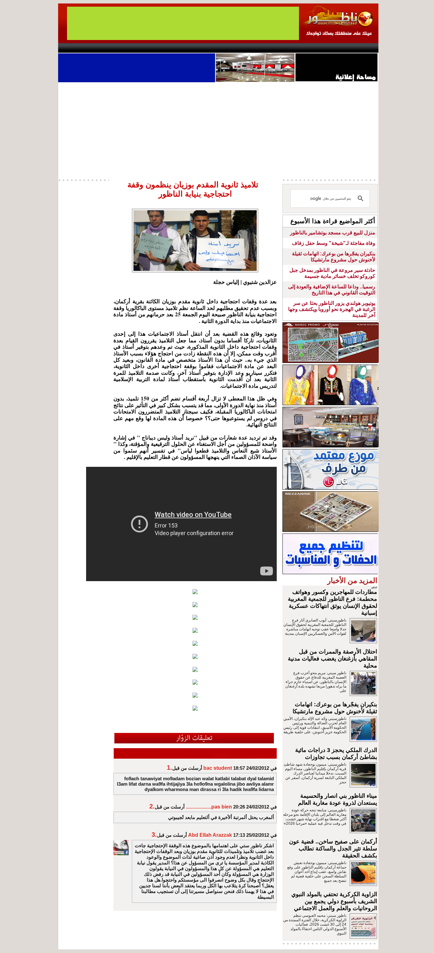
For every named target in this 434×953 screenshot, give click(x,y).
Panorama (147, 48)
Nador (337, 48)
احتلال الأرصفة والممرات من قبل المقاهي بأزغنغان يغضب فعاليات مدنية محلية (332, 658)
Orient (255, 48)
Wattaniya (230, 48)
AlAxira (101, 48)
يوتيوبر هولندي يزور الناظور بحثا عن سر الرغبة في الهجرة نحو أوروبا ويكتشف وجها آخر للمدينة (331, 309)
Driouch (311, 48)
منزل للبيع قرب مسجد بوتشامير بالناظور (332, 232)
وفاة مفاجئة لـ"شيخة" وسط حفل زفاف (333, 243)
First (364, 48)
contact (76, 48)
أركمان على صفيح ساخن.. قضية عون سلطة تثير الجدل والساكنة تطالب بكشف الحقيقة (333, 848)
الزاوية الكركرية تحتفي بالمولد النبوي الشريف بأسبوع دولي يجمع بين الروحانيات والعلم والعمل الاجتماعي (334, 901)
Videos (179, 48)
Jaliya (206, 48)
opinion (122, 48)
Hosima (282, 48)
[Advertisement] (218, 129)
